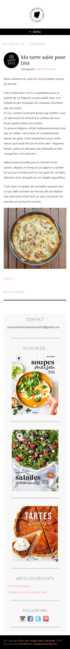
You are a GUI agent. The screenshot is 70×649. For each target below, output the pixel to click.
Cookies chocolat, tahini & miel (26, 592)
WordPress (25, 643)
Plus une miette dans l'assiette (37, 640)
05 (11, 57)
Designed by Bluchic (45, 643)
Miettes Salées (46, 69)
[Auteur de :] (35, 384)
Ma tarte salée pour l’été (43, 60)
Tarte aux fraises (18, 586)
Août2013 (11, 61)
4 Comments (15, 291)
